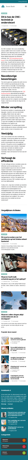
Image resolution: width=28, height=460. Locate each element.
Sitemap (3, 404)
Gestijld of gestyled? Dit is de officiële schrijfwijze (18, 358)
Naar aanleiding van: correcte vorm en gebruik (18, 338)
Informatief (4, 13)
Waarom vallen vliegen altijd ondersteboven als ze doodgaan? (12, 317)
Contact (10, 404)
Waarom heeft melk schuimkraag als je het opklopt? (13, 278)
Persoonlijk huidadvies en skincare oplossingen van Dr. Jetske (18, 349)
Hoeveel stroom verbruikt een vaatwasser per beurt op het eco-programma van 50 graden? (17, 414)
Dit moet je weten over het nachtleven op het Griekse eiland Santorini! (14, 239)
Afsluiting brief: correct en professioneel (18, 367)
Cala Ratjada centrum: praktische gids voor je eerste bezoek (17, 377)
